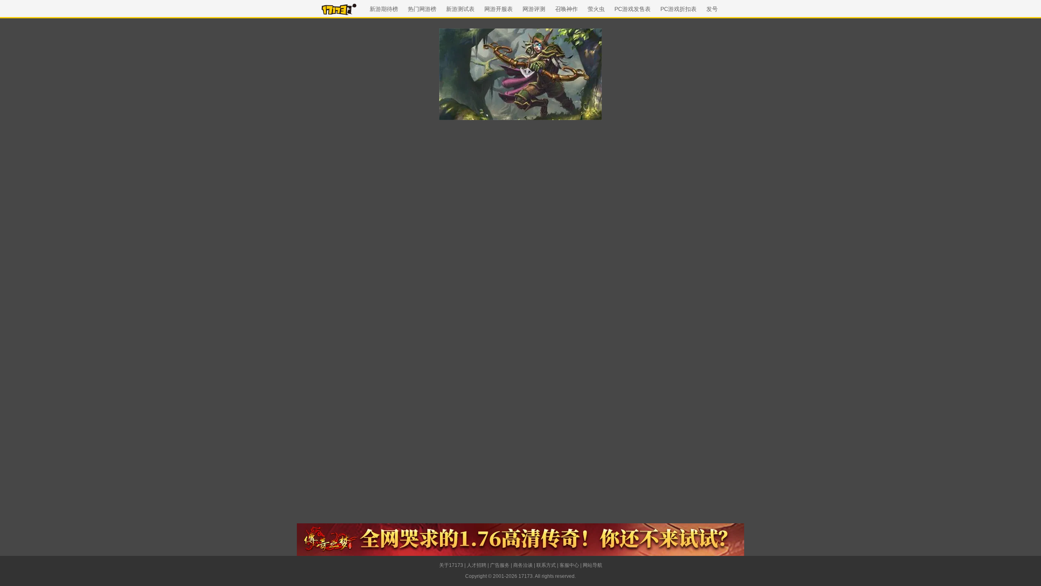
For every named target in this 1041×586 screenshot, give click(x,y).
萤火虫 (596, 9)
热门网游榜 (422, 9)
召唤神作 (566, 9)
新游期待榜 (384, 9)
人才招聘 (476, 565)
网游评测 (534, 9)
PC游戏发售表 (632, 9)
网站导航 (592, 565)
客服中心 (569, 565)
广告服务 (500, 565)
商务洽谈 (523, 565)
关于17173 (451, 565)
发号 (712, 9)
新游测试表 (460, 9)
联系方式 (546, 565)
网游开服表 (498, 9)
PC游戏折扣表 (678, 9)
